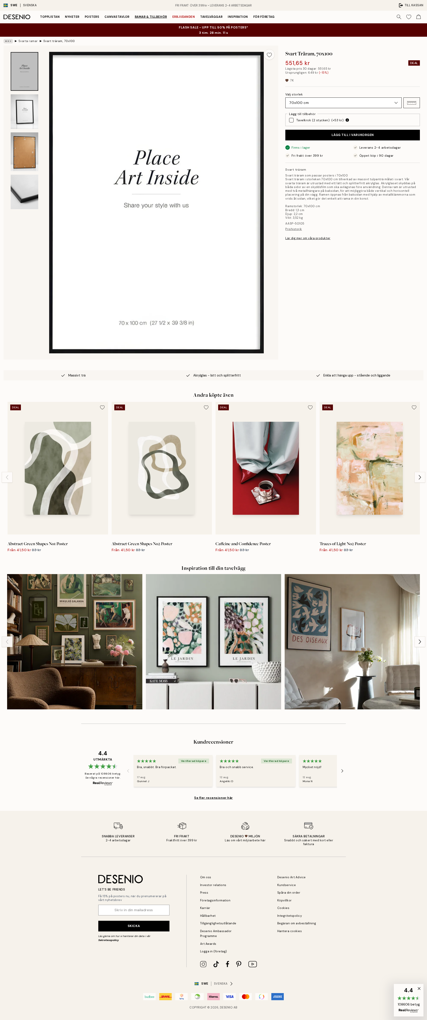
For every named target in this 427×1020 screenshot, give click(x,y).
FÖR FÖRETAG (264, 17)
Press (204, 893)
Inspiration (238, 17)
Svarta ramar (28, 41)
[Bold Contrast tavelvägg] (352, 641)
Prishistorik (293, 229)
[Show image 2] (24, 111)
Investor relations (213, 885)
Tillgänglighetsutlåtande (218, 923)
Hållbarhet (208, 916)
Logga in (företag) (213, 951)
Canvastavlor (117, 17)
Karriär (205, 908)
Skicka (134, 926)
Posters (92, 17)
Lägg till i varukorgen (353, 135)
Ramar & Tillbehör (151, 17)
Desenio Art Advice (291, 877)
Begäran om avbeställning (296, 923)
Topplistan (50, 17)
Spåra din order (288, 893)
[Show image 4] (24, 192)
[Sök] (399, 17)
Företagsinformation (215, 900)
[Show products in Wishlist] (409, 17)
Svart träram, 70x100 (59, 41)
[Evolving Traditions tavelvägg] (74, 641)
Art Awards (208, 944)
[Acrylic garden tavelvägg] (213, 641)
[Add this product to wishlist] (269, 54)
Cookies (283, 908)
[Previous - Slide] (7, 477)
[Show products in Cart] (418, 17)
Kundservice (286, 885)
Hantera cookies (289, 931)
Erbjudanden (183, 17)
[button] (411, 102)
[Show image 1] (24, 71)
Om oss (205, 877)
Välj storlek (294, 94)
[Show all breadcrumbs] (8, 41)
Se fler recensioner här (213, 798)
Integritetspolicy (289, 916)
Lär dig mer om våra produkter (307, 238)
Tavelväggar (211, 17)
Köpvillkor (284, 900)
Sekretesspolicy (108, 940)
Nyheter (72, 17)
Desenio (226, 1007)
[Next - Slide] (420, 477)
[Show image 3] (24, 151)
